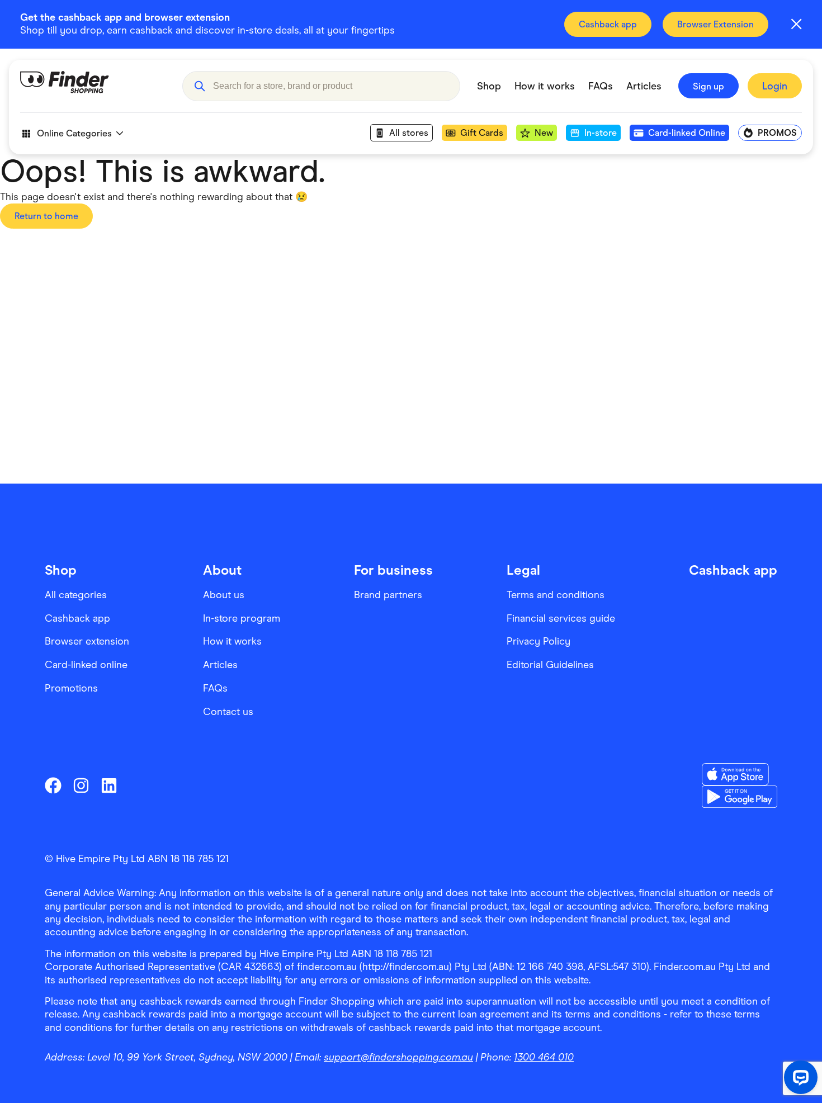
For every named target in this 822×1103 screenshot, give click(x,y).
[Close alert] (796, 24)
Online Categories (74, 133)
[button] (199, 86)
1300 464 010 (544, 1057)
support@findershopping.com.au (398, 1057)
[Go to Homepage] (93, 86)
